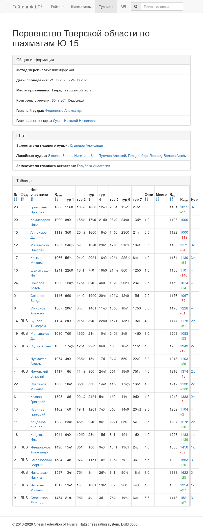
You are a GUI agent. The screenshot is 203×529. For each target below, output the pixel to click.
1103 (184, 361)
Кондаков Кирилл (38, 424)
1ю (193, 434)
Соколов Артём (37, 285)
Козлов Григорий (37, 399)
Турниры (106, 6)
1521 (184, 500)
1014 (184, 285)
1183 (184, 437)
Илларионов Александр (40, 449)
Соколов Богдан (37, 298)
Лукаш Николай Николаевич (75, 120)
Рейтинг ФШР (27, 6)
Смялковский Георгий (41, 462)
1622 (184, 475)
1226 (184, 310)
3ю (193, 206)
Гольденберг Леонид (145, 155)
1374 (184, 374)
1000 (184, 219)
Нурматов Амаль (38, 361)
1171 (184, 247)
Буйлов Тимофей (38, 323)
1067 (184, 298)
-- (192, 219)
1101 (184, 273)
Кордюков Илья (38, 437)
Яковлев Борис (60, 155)
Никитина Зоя (85, 155)
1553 (184, 462)
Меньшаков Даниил (39, 336)
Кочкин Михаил (36, 260)
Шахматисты (81, 6)
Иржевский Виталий (39, 374)
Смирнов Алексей (37, 310)
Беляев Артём (175, 155)
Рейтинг (57, 6)
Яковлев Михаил (37, 487)
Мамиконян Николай (39, 247)
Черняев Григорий (37, 412)
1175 (184, 323)
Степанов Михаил (38, 386)
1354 (184, 487)
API (123, 6)
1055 (184, 209)
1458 (184, 449)
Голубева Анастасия (93, 165)
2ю (193, 320)
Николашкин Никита (40, 475)
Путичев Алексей (112, 155)
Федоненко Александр (63, 110)
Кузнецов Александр (86, 145)
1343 (184, 348)
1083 (184, 336)
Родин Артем (40, 345)
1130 (184, 260)
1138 (184, 386)
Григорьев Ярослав (38, 209)
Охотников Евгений (39, 500)
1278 (184, 424)
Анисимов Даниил (38, 235)
